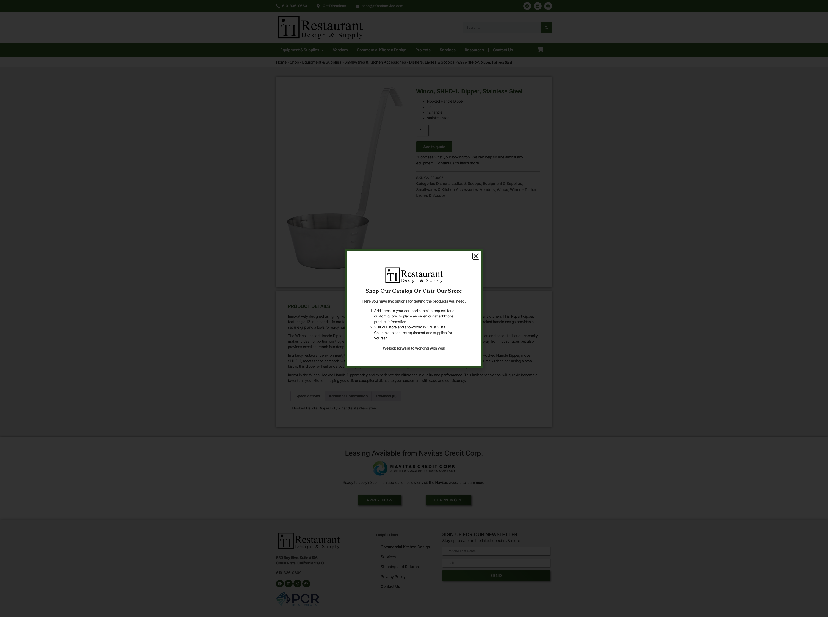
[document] (414, 308)
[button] (476, 256)
